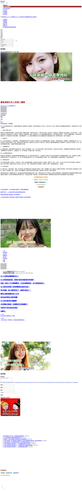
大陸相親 (5, 22)
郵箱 (2, 387)
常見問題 (5, 12)
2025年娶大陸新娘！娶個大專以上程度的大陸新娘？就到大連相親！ (16, 197)
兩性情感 (5, 252)
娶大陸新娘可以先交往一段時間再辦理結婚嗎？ (14, 436)
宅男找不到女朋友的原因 (9, 308)
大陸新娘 (5, 19)
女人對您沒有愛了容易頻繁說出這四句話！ (15, 287)
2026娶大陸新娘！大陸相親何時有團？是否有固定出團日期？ (17, 442)
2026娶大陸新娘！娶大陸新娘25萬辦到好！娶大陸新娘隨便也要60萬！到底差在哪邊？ (22, 440)
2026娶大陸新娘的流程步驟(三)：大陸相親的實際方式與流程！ (17, 443)
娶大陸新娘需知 (6, 6)
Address (2, 392)
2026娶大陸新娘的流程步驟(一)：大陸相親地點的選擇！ (15, 446)
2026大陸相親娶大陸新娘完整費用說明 (11, 437)
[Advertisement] (41, 90)
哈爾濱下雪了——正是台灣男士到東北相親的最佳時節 (13, 192)
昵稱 (2, 384)
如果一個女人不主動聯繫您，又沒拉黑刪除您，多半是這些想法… (23, 283)
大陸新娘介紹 (9, 271)
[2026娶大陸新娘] (26, 247)
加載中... (3, 311)
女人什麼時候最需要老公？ (10, 276)
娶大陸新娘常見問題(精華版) (9, 27)
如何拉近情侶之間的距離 (9, 297)
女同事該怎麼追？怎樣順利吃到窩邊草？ (14, 304)
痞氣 (4, 260)
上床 (4, 250)
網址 (2, 390)
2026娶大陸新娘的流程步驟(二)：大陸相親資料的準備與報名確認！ (18, 445)
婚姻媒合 (5, 21)
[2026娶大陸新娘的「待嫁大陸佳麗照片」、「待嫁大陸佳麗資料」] (26, 369)
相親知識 (5, 5)
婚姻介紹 (5, 24)
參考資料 (5, 14)
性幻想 (4, 256)
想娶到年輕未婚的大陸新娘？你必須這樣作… (11, 194)
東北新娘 (5, 258)
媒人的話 (5, 9)
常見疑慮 (5, 11)
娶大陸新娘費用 (6, 8)
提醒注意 (5, 25)
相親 (4, 261)
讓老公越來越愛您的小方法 (10, 294)
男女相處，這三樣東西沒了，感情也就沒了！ (16, 290)
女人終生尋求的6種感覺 (9, 301)
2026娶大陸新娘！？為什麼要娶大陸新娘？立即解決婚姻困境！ (15, 189)
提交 (2, 395)
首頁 (2, 51)
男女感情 (5, 51)
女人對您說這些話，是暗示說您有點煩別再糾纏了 (17, 280)
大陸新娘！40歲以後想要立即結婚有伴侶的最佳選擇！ (15, 439)
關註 (2, 116)
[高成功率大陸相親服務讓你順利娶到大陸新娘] (10, 415)
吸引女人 (5, 253)
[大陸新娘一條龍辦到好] (36, 80)
